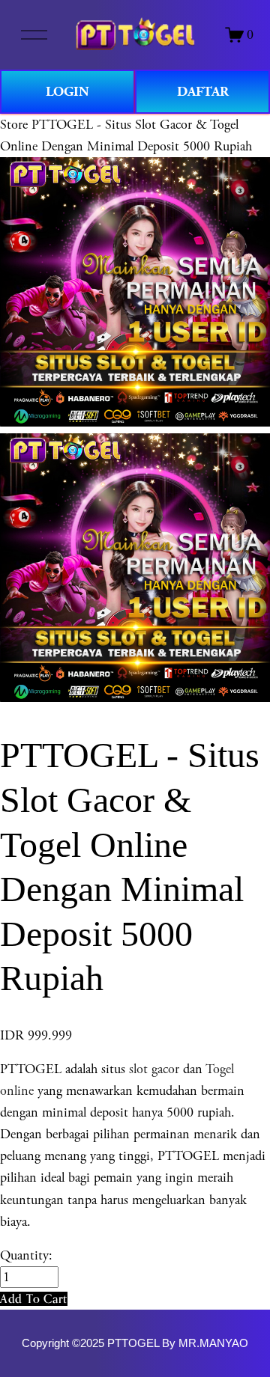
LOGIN (67, 92)
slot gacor (154, 1069)
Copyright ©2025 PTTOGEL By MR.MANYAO (135, 1343)
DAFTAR (203, 92)
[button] (34, 1299)
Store (14, 124)
